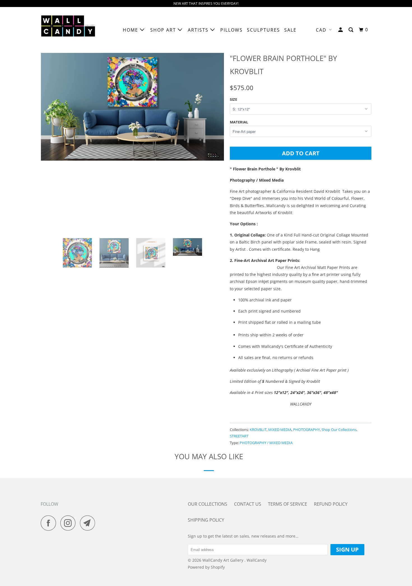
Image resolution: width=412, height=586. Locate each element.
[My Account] (341, 30)
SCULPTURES (263, 30)
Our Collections (207, 504)
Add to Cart (301, 153)
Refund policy (331, 504)
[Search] (352, 30)
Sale (290, 30)
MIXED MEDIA (279, 429)
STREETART (239, 436)
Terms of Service (287, 504)
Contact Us (247, 504)
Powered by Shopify (206, 567)
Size (233, 99)
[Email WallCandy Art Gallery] (89, 523)
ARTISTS (199, 30)
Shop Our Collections (339, 429)
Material (239, 122)
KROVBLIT (258, 429)
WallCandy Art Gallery (223, 560)
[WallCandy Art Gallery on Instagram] (69, 523)
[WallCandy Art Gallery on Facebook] (50, 523)
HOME (131, 30)
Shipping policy (206, 520)
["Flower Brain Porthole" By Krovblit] (132, 142)
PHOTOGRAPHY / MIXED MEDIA (266, 442)
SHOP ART (164, 30)
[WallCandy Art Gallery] (69, 30)
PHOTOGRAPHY (306, 429)
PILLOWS (231, 30)
